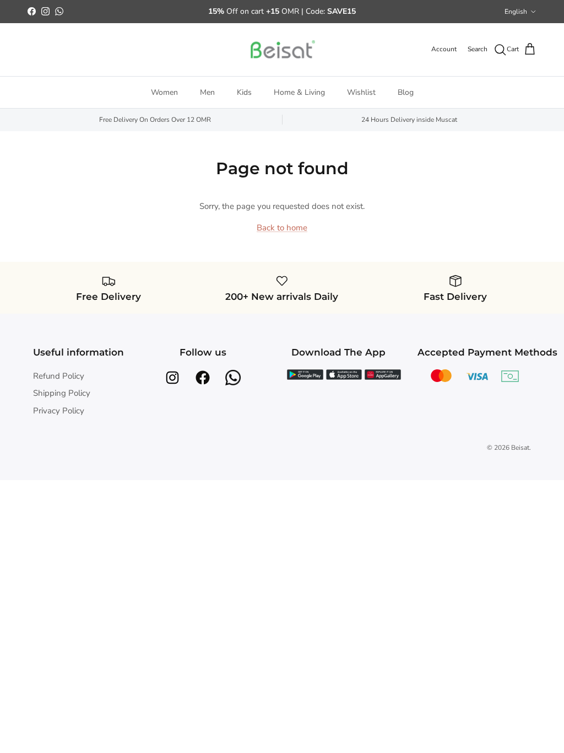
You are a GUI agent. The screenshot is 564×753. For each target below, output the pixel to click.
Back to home (282, 227)
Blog (406, 92)
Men (207, 92)
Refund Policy (58, 375)
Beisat (520, 447)
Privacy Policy (58, 410)
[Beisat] (282, 49)
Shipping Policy (61, 393)
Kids (244, 92)
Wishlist (361, 92)
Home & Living (299, 92)
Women (164, 92)
